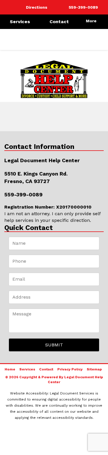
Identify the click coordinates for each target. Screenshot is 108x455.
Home (10, 369)
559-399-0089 (23, 194)
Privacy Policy (70, 369)
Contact (59, 21)
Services (20, 21)
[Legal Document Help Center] (54, 79)
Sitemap (94, 369)
